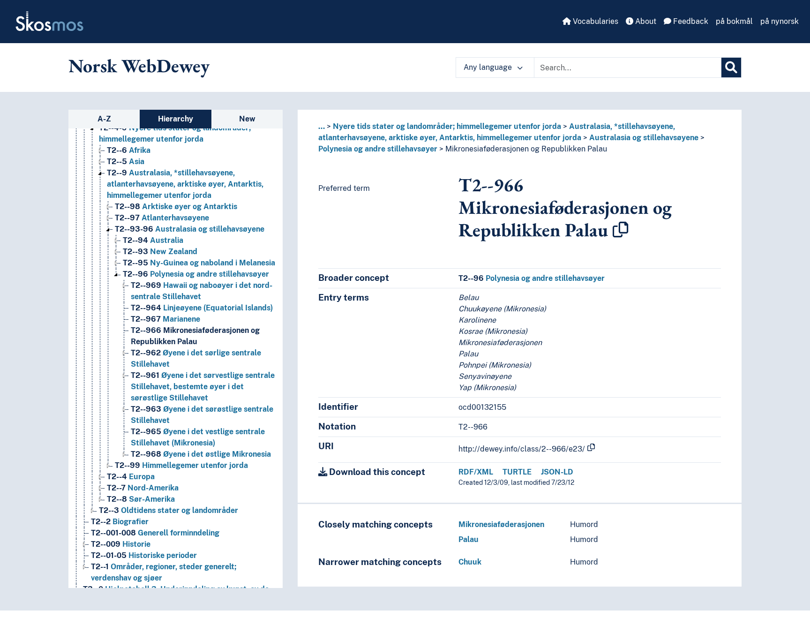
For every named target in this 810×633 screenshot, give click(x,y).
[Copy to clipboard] (620, 230)
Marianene (165, 319)
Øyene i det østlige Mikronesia (201, 454)
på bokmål (734, 21)
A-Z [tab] (104, 118)
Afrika (128, 150)
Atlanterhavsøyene (162, 217)
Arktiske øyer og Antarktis (176, 206)
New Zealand (160, 251)
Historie (120, 544)
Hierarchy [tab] (175, 118)
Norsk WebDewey (139, 65)
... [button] (321, 126)
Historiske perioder (144, 555)
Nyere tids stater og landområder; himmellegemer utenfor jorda (447, 126)
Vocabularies (594, 21)
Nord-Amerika (143, 487)
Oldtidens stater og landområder (168, 510)
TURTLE (517, 471)
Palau (468, 539)
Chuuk (469, 562)
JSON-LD (557, 471)
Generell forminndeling (155, 532)
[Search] (731, 67)
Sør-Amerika (141, 499)
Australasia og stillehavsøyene (189, 229)
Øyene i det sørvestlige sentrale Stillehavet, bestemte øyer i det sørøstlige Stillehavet (203, 386)
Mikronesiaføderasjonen (501, 524)
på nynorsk (779, 21)
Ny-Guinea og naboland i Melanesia (199, 262)
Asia (125, 161)
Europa (131, 476)
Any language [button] (489, 67)
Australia (153, 240)
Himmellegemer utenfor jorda (181, 465)
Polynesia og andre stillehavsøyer (196, 274)
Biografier (120, 521)
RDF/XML (475, 471)
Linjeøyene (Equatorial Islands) (202, 307)
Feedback (689, 21)
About (644, 21)
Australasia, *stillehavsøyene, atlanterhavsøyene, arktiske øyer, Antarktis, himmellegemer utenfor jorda (185, 184)
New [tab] (247, 118)
